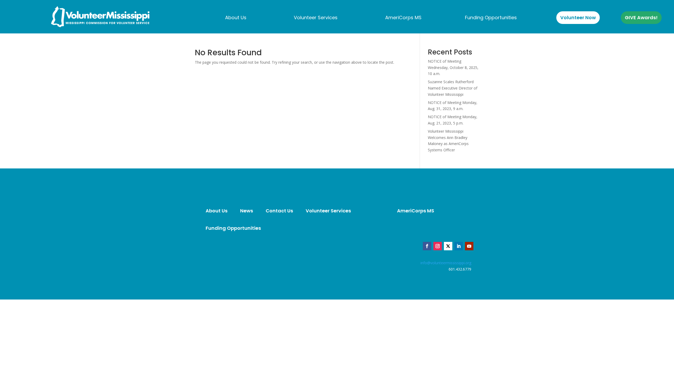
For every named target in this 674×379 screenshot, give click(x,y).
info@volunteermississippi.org (445, 262)
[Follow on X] (448, 246)
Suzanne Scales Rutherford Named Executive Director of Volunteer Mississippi (452, 88)
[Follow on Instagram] (437, 246)
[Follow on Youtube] (469, 246)
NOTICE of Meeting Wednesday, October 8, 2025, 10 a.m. (453, 67)
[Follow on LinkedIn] (458, 246)
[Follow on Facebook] (427, 246)
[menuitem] (236, 17)
